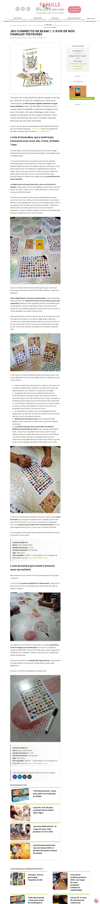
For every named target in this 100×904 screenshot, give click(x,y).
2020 (47, 131)
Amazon (44, 558)
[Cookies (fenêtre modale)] (96, 900)
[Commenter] (24, 777)
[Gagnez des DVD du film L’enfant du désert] (77, 91)
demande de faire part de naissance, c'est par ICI (78, 66)
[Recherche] (28, 9)
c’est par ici (35, 129)
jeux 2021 (39, 131)
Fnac (29, 558)
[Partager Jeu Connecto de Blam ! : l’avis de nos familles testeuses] (15, 777)
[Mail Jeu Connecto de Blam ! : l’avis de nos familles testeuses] (29, 777)
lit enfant (77, 53)
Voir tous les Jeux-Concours (82, 98)
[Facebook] (17, 9)
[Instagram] (23, 9)
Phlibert (35, 558)
